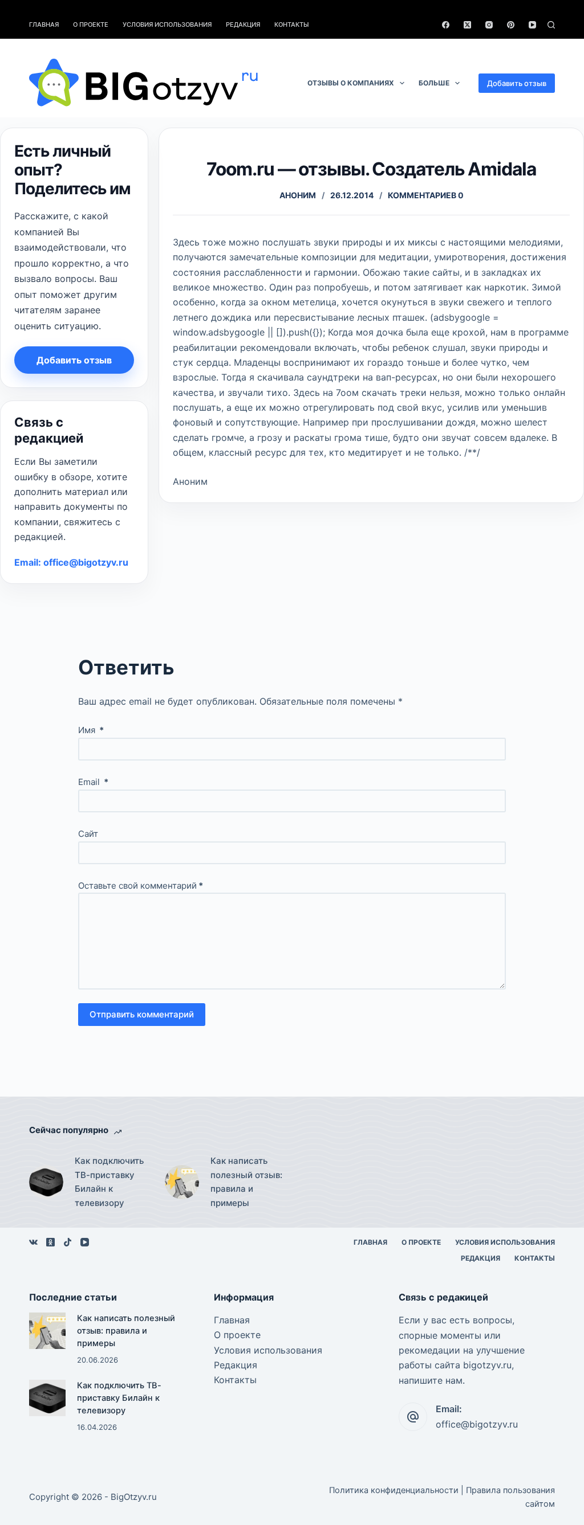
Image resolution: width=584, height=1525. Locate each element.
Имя (91, 730)
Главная (44, 24)
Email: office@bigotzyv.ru (71, 562)
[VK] (33, 1242)
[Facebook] (445, 24)
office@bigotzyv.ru (477, 1424)
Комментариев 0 (426, 195)
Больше (434, 83)
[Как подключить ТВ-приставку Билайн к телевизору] (46, 1182)
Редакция (243, 24)
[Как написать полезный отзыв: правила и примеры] (182, 1182)
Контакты (291, 24)
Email (93, 781)
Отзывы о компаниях (350, 83)
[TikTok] (67, 1242)
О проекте (90, 24)
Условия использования (167, 24)
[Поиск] (551, 24)
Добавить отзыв (516, 83)
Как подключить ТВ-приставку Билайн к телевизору (109, 1181)
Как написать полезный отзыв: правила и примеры (246, 1181)
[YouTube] (532, 24)
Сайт (88, 833)
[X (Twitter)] (467, 24)
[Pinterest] (510, 24)
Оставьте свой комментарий (140, 885)
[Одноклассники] (50, 1242)
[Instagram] (489, 24)
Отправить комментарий (142, 1014)
